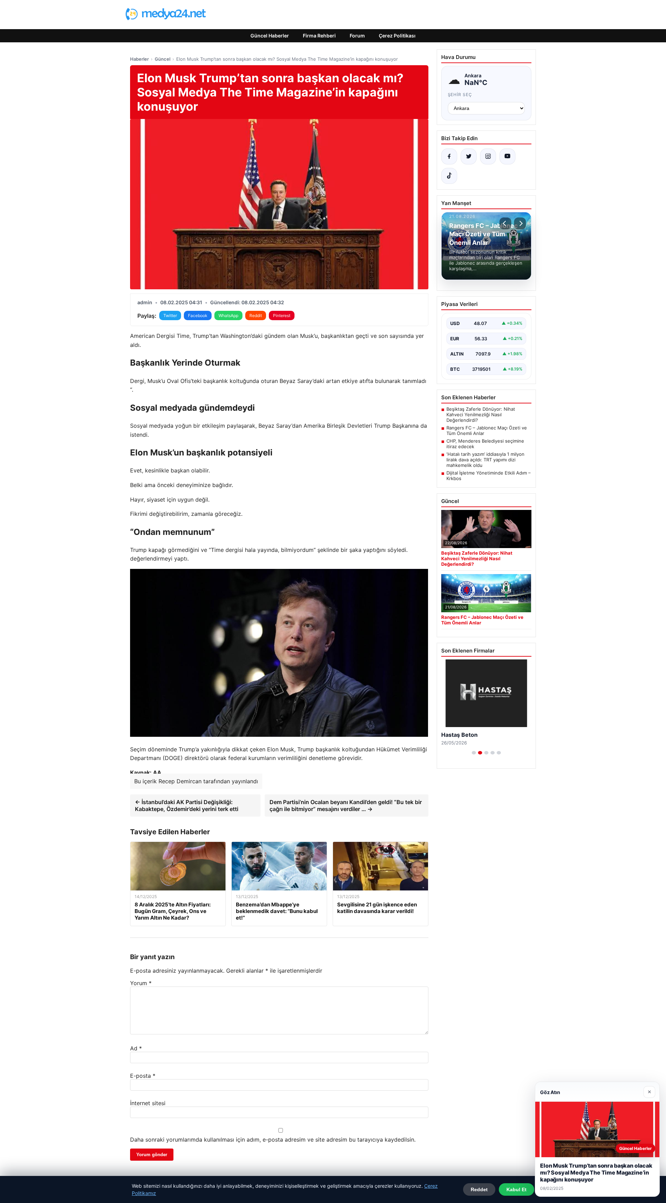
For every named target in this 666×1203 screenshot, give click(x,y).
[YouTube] (507, 156)
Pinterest (281, 315)
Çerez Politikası (397, 36)
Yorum (141, 983)
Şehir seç (460, 94)
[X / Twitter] (469, 156)
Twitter (170, 315)
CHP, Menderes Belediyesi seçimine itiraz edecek (485, 443)
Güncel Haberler (269, 36)
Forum (357, 36)
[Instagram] (488, 156)
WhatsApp (228, 315)
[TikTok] (449, 176)
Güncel (162, 59)
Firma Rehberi (319, 36)
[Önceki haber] (505, 223)
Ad (136, 1048)
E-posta (142, 1075)
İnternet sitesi (147, 1103)
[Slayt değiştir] (474, 752)
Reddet (479, 1189)
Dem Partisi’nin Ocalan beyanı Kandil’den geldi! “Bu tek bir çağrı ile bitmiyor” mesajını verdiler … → (346, 805)
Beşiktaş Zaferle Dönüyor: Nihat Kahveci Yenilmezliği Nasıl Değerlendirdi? (480, 414)
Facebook (197, 315)
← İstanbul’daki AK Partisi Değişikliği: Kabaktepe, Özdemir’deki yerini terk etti (186, 805)
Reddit (255, 315)
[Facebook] (449, 156)
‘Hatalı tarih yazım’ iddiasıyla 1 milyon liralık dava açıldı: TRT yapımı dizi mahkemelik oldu (485, 459)
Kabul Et (516, 1189)
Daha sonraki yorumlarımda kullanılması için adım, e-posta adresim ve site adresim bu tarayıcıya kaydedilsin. (273, 1139)
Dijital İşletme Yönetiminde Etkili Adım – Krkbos (488, 475)
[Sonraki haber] (520, 223)
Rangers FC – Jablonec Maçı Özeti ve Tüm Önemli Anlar (486, 430)
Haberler (139, 59)
